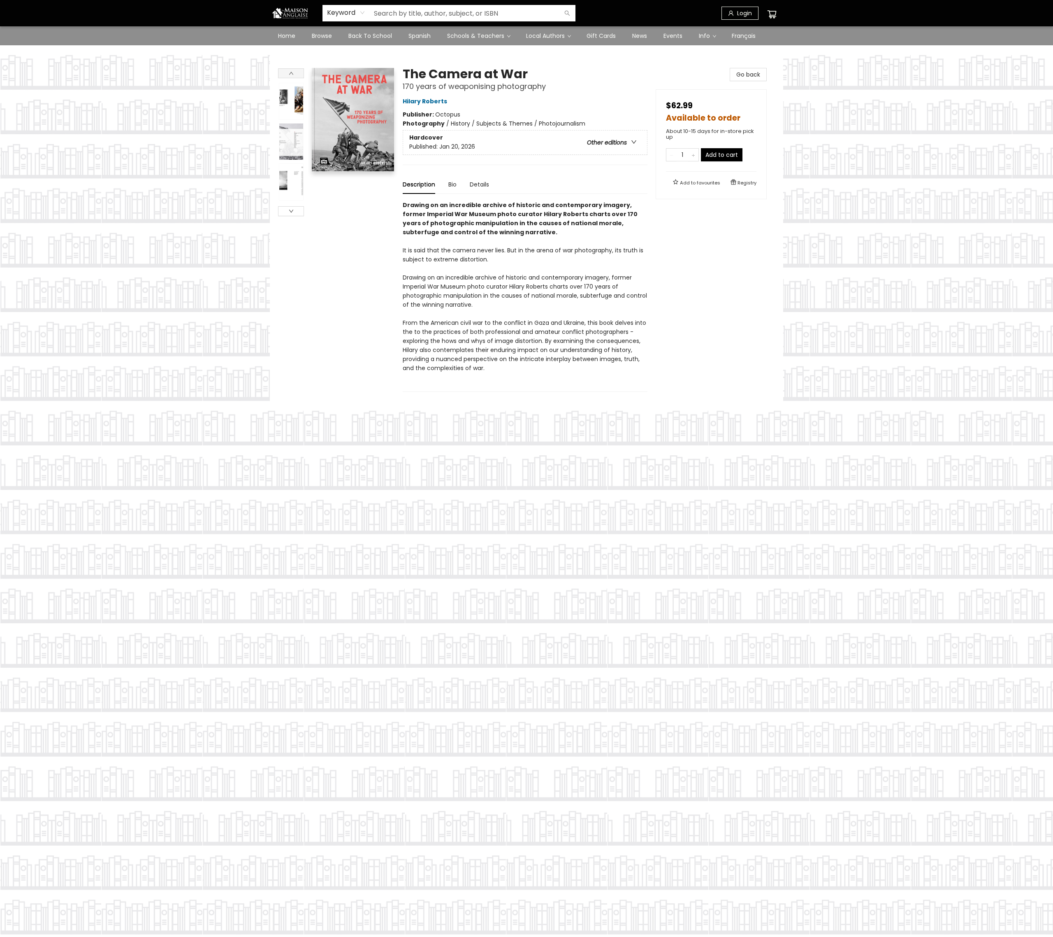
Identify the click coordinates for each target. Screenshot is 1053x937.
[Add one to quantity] (693, 154)
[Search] (567, 13)
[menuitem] (287, 35)
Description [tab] (419, 184)
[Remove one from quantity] (671, 154)
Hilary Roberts (425, 101)
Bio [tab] (452, 184)
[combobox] (346, 13)
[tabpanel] (525, 296)
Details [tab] (479, 184)
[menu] (526, 35)
